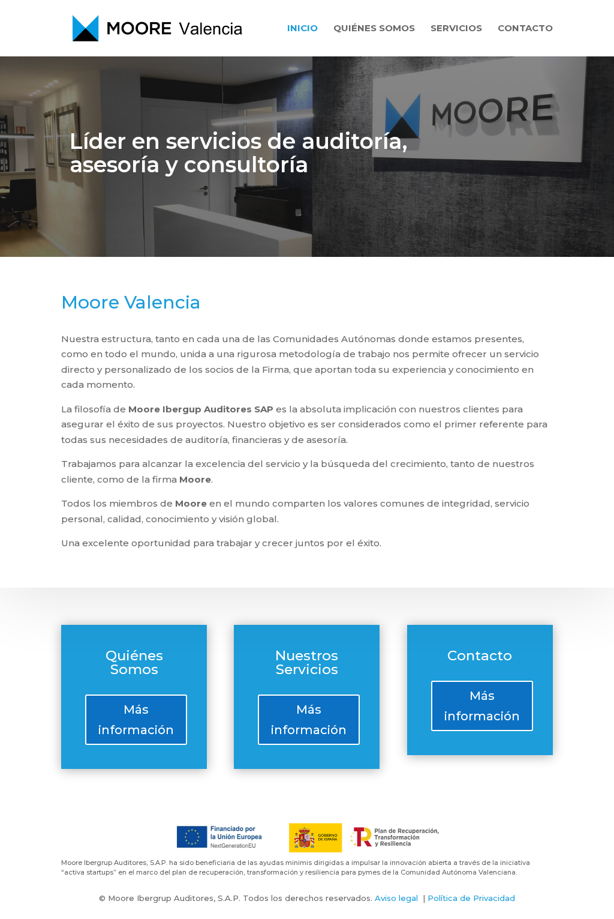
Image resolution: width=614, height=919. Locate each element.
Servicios (456, 29)
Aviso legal (396, 898)
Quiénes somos (374, 29)
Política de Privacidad (471, 898)
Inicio (302, 29)
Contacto (525, 29)
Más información (136, 719)
